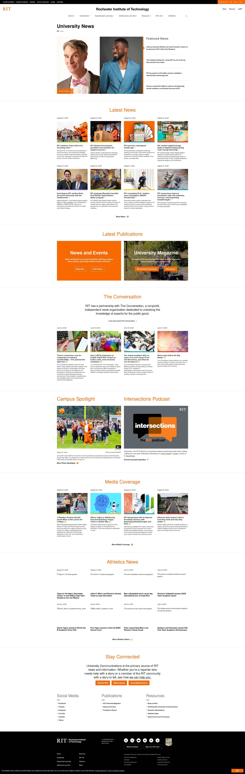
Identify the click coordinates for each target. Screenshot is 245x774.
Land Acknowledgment (130, 757)
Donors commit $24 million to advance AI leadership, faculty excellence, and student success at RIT (165, 87)
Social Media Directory (139, 683)
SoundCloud (130, 456)
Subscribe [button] (80, 269)
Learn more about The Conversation (121, 321)
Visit (230, 2)
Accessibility (127, 764)
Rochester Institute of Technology (122, 8)
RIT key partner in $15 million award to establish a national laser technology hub (164, 74)
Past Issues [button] (97, 269)
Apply (236, 2)
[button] (186, 16)
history (59, 202)
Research (82, 754)
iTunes (163, 453)
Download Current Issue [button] (147, 269)
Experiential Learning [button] (104, 16)
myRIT (240, 9)
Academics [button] (84, 16)
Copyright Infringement (163, 762)
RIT (58, 31)
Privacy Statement (162, 764)
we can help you (139, 677)
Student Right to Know (163, 757)
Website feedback (132, 747)
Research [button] (145, 16)
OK (237, 770)
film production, (68, 202)
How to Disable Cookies (116, 771)
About (59, 754)
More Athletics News (120, 639)
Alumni (53, 2)
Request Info (223, 2)
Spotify (168, 453)
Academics (60, 757)
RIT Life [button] (159, 16)
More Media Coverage (121, 544)
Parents (32, 2)
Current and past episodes (135, 459)
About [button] (70, 16)
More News (121, 216)
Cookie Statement (101, 771)
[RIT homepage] (7, 9)
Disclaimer (127, 760)
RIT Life (81, 757)
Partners (60, 2)
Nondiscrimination (162, 760)
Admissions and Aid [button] (127, 16)
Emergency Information (130, 762)
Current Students (22, 2)
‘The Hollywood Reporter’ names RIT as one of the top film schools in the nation (165, 61)
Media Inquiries (119, 683)
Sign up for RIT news (152, 747)
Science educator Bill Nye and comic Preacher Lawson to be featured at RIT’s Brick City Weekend (167, 48)
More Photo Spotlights (66, 463)
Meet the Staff (103, 683)
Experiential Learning (64, 761)
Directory (232, 9)
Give (240, 2)
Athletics (172, 16)
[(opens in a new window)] (126, 740)
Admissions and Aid (63, 765)
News (224, 9)
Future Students (8, 2)
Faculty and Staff (43, 2)
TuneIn (175, 453)
